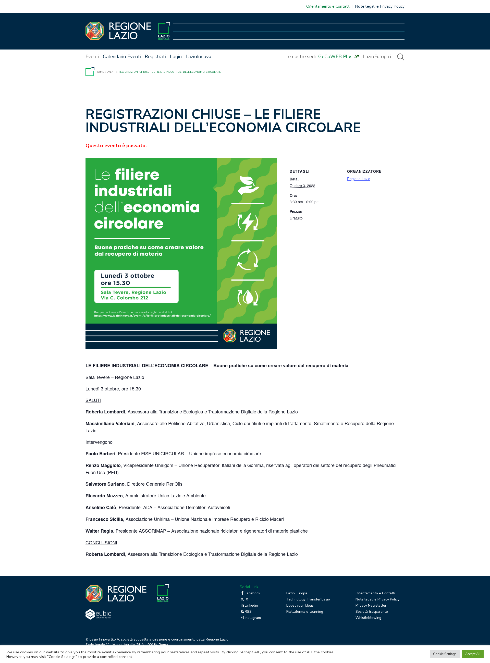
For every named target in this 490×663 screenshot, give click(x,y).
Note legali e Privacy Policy (380, 6)
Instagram (253, 617)
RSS (248, 611)
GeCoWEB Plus (335, 56)
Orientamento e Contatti (328, 6)
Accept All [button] (473, 654)
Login (176, 56)
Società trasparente (372, 611)
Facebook (252, 593)
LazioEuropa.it (378, 56)
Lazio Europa (296, 593)
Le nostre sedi (300, 56)
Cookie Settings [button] (445, 654)
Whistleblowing (368, 617)
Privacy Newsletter (371, 605)
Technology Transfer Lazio (308, 599)
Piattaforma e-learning (304, 611)
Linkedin (251, 605)
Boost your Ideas (300, 605)
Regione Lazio (358, 178)
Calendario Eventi (122, 56)
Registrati (155, 56)
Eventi (111, 72)
